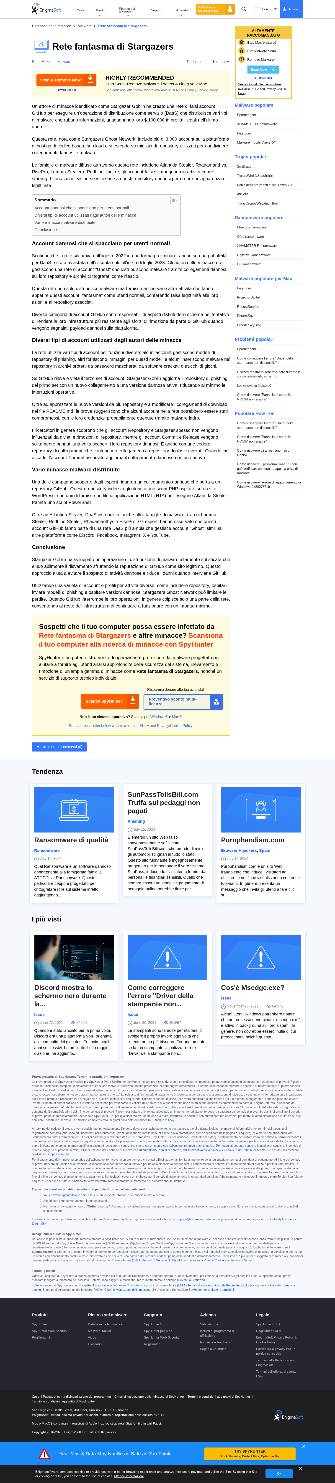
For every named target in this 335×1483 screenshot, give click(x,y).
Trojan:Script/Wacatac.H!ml (257, 203)
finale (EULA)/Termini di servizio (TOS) (194, 1285)
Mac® (177, 717)
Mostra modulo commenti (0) (59, 747)
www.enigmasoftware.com (69, 1195)
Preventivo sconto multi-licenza (173, 701)
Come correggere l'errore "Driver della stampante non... (160, 996)
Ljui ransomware (249, 264)
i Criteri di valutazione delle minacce (126, 1289)
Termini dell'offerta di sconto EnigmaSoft (276, 1362)
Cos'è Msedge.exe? (252, 987)
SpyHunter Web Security (49, 1331)
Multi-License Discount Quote (208, 9)
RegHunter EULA (268, 1331)
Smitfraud (244, 166)
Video (92, 1337)
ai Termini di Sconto (240, 1260)
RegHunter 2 (41, 1337)
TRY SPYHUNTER (250, 1454)
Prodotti (101, 10)
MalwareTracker (99, 1331)
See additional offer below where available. (137, 90)
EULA (173, 90)
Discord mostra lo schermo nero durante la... (70, 996)
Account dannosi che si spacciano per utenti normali (81, 208)
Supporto (157, 10)
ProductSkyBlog (249, 325)
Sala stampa (209, 1324)
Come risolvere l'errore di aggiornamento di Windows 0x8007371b (269, 484)
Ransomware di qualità (71, 840)
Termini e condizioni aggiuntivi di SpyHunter (219, 1396)
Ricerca (243, 9)
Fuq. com (244, 133)
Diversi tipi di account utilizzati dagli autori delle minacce (85, 215)
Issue (39, 1014)
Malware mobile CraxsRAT (257, 142)
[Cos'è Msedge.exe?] (261, 957)
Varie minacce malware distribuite (64, 222)
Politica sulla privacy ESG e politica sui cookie (275, 1351)
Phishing (136, 821)
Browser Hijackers (239, 850)
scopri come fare (58, 1154)
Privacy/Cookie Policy (201, 90)
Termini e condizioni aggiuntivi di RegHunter (63, 1401)
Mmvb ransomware (251, 227)
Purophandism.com (253, 840)
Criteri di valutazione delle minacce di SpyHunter (149, 1396)
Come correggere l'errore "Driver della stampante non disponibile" (265, 360)
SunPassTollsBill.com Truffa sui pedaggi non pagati (164, 803)
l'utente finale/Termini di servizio (160, 1150)
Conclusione (45, 230)
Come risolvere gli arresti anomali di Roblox (263, 452)
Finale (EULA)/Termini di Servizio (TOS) (149, 1260)
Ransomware (47, 850)
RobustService (248, 307)
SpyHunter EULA (268, 1324)
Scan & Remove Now (60, 80)
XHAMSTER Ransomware (257, 124)
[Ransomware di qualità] (74, 810)
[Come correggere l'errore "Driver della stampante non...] (167, 957)
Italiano (267, 9)
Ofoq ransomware (250, 236)
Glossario (95, 1344)
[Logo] (46, 9)
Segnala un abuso (213, 1349)
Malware (85, 26)
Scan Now (259, 69)
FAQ (171, 1120)
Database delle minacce (51, 26)
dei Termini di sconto (251, 1150)
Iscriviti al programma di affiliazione (217, 1333)
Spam (264, 850)
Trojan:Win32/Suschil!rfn (255, 175)
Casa (80, 10)
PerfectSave (246, 316)
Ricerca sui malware (127, 10)
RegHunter (152, 1344)
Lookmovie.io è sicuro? (254, 385)
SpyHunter (39, 1324)
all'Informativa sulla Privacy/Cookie (201, 1260)
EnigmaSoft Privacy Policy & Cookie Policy (276, 1340)
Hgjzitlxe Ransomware (254, 255)
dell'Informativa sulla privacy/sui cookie (209, 1150)
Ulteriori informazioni (129, 1476)
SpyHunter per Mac (158, 1331)
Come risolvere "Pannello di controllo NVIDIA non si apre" (264, 397)
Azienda (182, 10)
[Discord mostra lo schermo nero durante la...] (74, 957)
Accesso (294, 9)
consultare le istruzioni (219, 1289)
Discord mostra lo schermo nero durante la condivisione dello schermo (269, 374)
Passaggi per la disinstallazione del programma (77, 1396)
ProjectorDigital (248, 297)
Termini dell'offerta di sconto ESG (276, 1374)
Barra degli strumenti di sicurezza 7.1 (264, 185)
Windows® (159, 717)
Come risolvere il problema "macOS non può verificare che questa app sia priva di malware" (267, 468)
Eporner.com (246, 115)
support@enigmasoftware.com (197, 1219)
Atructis (242, 194)
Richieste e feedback (215, 1342)
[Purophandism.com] (261, 810)
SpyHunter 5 (153, 1324)
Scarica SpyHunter (104, 701)
